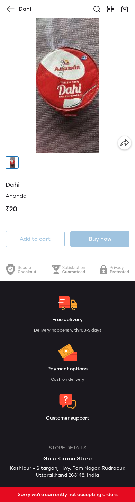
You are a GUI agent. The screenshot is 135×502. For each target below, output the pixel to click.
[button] (12, 162)
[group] (67, 85)
